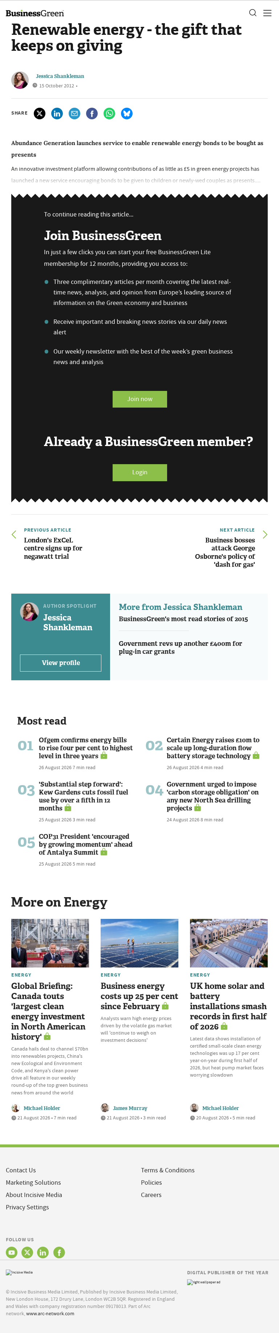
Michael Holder (42, 1108)
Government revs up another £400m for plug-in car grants (180, 647)
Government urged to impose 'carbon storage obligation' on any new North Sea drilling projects (213, 796)
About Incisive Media (34, 1195)
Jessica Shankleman (60, 76)
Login (139, 472)
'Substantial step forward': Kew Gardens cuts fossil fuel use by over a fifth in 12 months (83, 796)
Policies (151, 1183)
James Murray (130, 1108)
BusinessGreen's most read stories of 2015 (183, 619)
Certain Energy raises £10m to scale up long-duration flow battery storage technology (213, 748)
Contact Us (21, 1170)
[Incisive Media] (19, 1272)
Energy (21, 974)
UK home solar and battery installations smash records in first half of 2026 (228, 1006)
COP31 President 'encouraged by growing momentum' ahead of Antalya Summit (86, 844)
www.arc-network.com (50, 1313)
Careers (151, 1195)
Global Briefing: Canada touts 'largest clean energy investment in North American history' (48, 1011)
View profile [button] (61, 663)
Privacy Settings (27, 1207)
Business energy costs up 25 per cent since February (139, 996)
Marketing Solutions (33, 1183)
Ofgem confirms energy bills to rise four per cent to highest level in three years (86, 748)
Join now (140, 399)
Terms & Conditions (168, 1170)
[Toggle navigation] (265, 13)
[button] (252, 13)
